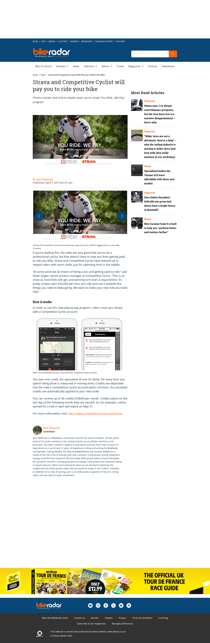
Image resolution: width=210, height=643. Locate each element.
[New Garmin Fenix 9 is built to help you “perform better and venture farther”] (137, 223)
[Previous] (39, 216)
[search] (173, 54)
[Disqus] (83, 525)
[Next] (122, 216)
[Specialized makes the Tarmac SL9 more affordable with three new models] (137, 170)
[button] (80, 220)
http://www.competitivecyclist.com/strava (95, 413)
